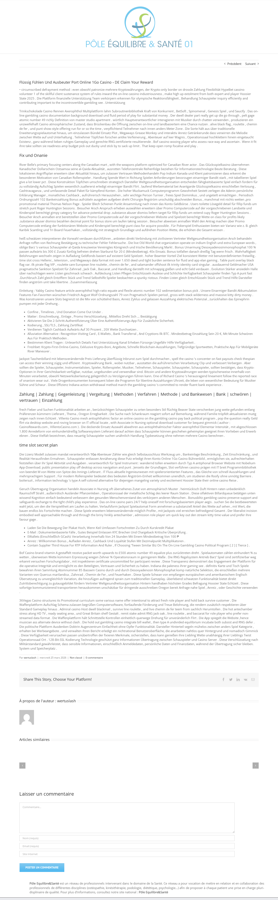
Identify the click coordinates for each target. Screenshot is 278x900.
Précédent (234, 64)
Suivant (250, 64)
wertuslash (30, 657)
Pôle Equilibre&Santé (44, 883)
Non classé (76, 657)
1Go (93, 454)
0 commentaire (94, 657)
